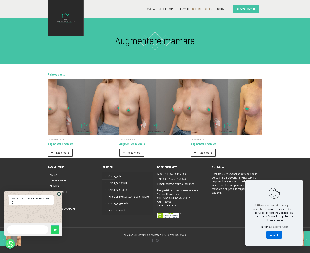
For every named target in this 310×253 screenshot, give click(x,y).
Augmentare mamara (60, 144)
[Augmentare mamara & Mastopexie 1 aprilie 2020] (10, 238)
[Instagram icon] (157, 240)
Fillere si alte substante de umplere (128, 196)
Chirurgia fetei (116, 176)
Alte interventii (116, 210)
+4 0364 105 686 (176, 179)
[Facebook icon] (152, 240)
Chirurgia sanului (117, 183)
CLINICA (54, 186)
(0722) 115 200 (246, 9)
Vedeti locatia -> (166, 205)
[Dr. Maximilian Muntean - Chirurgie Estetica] (66, 18)
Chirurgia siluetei (117, 189)
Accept (274, 235)
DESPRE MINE (58, 180)
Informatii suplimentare (274, 226)
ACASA (53, 174)
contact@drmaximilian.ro (180, 184)
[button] (59, 194)
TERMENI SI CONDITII (63, 209)
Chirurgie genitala (118, 203)
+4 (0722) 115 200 (175, 173)
